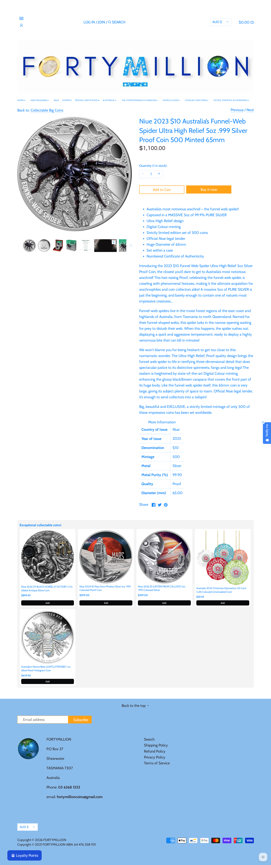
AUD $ (217, 22)
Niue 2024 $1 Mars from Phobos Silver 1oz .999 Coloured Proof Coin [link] (105, 588)
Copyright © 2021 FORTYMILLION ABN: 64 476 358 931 (56, 845)
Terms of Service (157, 763)
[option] (29, 245)
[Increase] (159, 174)
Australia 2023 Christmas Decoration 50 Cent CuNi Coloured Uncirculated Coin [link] (221, 590)
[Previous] (18, 245)
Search (149, 739)
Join (101, 22)
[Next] (131, 245)
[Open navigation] (21, 18)
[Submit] (109, 23)
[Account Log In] (21, 25)
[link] (47, 557)
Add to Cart (162, 189)
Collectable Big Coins (47, 110)
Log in (89, 22)
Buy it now (209, 189)
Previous (237, 110)
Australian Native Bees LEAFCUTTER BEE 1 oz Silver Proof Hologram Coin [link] (46, 668)
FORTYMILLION (54, 840)
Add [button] (48, 602)
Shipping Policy (156, 745)
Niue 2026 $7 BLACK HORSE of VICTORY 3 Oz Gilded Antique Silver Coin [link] (47, 588)
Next (250, 110)
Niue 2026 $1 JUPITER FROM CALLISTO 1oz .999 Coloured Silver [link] (161, 588)
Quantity (152, 166)
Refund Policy (154, 751)
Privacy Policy (154, 757)
